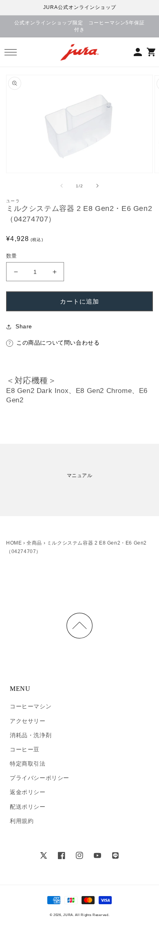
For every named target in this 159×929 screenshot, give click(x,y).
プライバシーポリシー (39, 778)
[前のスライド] (62, 186)
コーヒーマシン (30, 706)
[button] (10, 52)
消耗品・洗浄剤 (30, 735)
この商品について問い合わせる (57, 342)
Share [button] (23, 326)
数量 (11, 256)
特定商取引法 (28, 763)
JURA (68, 915)
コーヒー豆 (25, 749)
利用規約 (21, 821)
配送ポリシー (28, 806)
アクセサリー (28, 721)
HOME (14, 543)
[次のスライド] (97, 186)
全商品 (34, 543)
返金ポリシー (28, 792)
